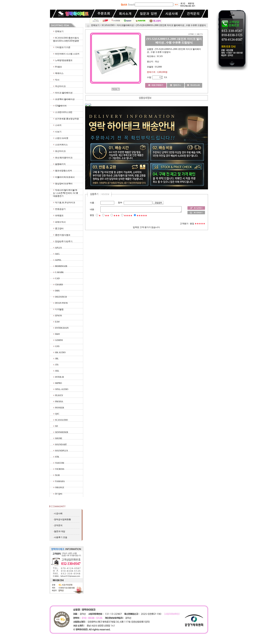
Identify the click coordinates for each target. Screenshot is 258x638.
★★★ (116, 215)
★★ (107, 215)
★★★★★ (142, 215)
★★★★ (128, 215)
